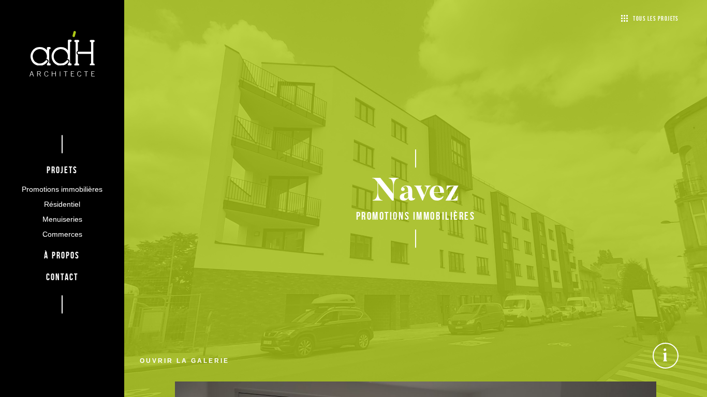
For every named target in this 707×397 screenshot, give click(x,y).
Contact (62, 278)
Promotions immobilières (62, 189)
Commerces (62, 234)
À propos (62, 256)
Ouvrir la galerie (184, 360)
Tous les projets (656, 19)
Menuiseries (62, 219)
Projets (62, 170)
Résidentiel (62, 204)
